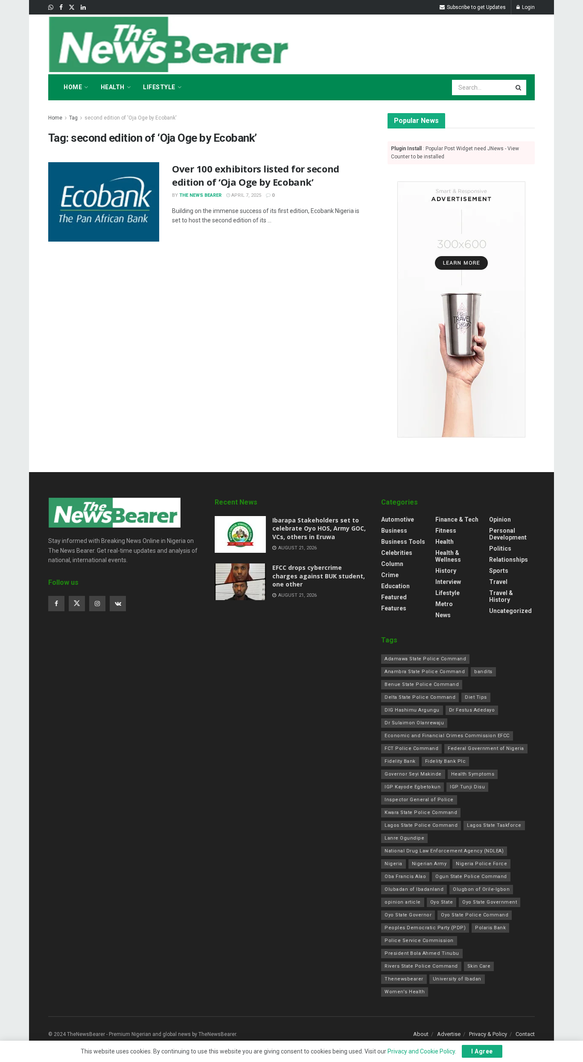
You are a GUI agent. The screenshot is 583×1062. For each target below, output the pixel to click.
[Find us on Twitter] (72, 7)
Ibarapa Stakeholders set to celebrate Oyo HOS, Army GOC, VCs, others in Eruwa (319, 528)
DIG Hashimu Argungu (412, 710)
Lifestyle (159, 87)
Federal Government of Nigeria (486, 748)
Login (528, 7)
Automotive (397, 519)
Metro (444, 604)
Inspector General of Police (419, 799)
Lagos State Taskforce (494, 825)
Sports (498, 570)
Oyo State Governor (408, 915)
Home (73, 87)
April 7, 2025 (245, 195)
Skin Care (479, 966)
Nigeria (393, 864)
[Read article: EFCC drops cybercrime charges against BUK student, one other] (240, 581)
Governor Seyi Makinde (413, 774)
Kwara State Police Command (421, 812)
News (443, 615)
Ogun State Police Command (471, 876)
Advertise (449, 1034)
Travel (498, 581)
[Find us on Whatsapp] (50, 7)
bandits (483, 671)
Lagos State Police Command (421, 825)
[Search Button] (519, 87)
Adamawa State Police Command (425, 659)
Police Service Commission (419, 940)
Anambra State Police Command (425, 671)
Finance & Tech (456, 519)
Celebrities (396, 552)
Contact (525, 1034)
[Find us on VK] (118, 603)
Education (395, 586)
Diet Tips (476, 697)
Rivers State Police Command (421, 966)
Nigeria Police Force (481, 864)
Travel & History (501, 596)
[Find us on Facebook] (61, 7)
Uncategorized (510, 610)
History (445, 570)
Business (394, 530)
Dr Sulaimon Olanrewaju (414, 723)
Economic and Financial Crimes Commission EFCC (447, 735)
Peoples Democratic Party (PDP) (425, 928)
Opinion (500, 519)
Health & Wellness (448, 556)
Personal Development (508, 534)
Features (393, 608)
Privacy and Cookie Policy (421, 1051)
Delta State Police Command (420, 697)
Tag (73, 118)
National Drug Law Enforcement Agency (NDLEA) (444, 851)
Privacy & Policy (488, 1034)
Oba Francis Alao (405, 876)
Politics (500, 548)
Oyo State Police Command (474, 915)
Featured (394, 597)
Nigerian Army (429, 864)
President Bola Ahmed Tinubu (422, 953)
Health (113, 87)
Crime (390, 575)
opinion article (403, 902)
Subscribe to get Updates (476, 7)
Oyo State (441, 902)
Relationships (508, 559)
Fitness (445, 530)
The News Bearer (200, 195)
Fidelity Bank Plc (445, 761)
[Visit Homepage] (171, 44)
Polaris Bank (490, 928)
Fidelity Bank (400, 761)
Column (392, 563)
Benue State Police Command (422, 684)
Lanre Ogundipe (404, 838)
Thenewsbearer (404, 979)
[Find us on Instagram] (97, 603)
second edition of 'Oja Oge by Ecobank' (131, 118)
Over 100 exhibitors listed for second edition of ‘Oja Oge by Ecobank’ (255, 175)
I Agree (482, 1051)
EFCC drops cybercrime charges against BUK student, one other (318, 575)
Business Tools (403, 541)
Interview (448, 581)
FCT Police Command (411, 748)
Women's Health (405, 992)
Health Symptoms (473, 774)
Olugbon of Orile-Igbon (481, 889)
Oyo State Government (489, 902)
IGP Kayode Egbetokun (412, 787)
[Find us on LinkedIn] (83, 7)
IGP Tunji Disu (467, 787)
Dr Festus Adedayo (472, 710)
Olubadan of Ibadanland (414, 889)
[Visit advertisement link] (461, 309)
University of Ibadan (457, 979)
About (421, 1034)
